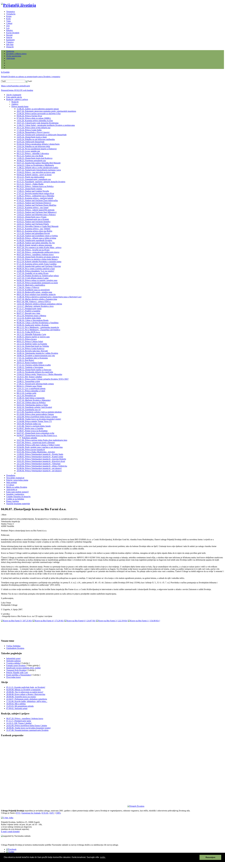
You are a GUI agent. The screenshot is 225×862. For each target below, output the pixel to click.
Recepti (9, 35)
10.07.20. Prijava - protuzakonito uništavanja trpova (38, 252)
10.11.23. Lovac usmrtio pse (28, 151)
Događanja (10, 475)
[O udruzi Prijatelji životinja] (135, 806)
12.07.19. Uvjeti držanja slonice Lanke (33, 278)
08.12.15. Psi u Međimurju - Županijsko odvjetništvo (38, 330)
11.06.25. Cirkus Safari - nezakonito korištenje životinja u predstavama (46, 125)
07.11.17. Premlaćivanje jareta (29, 308)
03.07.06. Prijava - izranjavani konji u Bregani (36, 442)
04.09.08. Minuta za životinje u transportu (23, 690)
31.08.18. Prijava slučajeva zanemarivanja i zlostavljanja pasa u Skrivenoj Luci (49, 297)
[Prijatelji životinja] (18, 5)
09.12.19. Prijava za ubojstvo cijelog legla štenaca (37, 259)
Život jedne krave (13, 677)
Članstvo (10, 42)
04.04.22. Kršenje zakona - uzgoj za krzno (34, 174)
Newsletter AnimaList (15, 478)
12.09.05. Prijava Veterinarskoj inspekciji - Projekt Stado (40, 454)
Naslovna (10, 51)
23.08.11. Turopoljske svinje (28, 381)
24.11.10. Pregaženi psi (26, 395)
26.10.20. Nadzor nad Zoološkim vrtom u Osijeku (37, 236)
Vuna (8, 21)
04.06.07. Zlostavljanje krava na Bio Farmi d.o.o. (37, 435)
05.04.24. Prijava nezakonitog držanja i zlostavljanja (38, 144)
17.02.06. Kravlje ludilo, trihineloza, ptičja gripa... (26, 701)
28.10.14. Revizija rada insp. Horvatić (32, 351)
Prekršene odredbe (29, 438)
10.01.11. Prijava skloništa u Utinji (31, 391)
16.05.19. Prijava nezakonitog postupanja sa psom (37, 283)
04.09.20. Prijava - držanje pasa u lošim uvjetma (36, 238)
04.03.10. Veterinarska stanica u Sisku (32, 405)
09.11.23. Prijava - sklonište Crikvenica (33, 153)
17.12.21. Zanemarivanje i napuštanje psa (34, 179)
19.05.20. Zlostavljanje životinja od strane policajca (38, 257)
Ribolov (9, 30)
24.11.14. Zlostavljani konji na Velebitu (33, 346)
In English (5, 72)
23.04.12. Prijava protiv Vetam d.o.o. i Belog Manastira (39, 374)
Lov (8, 28)
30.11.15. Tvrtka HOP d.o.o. (28, 332)
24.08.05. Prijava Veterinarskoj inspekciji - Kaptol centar (40, 456)
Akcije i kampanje (13, 95)
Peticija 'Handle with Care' (17, 672)
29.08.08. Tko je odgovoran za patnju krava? (24, 692)
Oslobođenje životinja (15, 648)
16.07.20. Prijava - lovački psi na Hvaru (33, 250)
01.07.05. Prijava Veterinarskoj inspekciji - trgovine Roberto (41, 459)
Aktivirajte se (11, 489)
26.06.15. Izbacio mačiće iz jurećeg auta (33, 337)
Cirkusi (9, 23)
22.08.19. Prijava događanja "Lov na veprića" (35, 271)
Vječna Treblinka (13, 646)
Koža (8, 18)
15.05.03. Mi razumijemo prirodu (20, 706)
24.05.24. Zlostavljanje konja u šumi (32, 137)
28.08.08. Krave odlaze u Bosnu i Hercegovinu (25, 694)
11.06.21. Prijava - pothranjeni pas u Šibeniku (35, 196)
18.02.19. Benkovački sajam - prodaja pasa (34, 292)
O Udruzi (10, 485)
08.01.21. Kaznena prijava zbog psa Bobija (34, 231)
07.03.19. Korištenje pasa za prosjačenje (33, 290)
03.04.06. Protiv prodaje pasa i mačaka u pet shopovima (40, 447)
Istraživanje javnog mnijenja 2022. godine (23, 668)
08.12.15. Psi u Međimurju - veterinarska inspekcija (38, 327)
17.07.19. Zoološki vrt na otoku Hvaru (32, 273)
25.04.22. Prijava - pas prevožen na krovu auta (36, 172)
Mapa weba (6, 86)
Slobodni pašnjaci (13, 661)
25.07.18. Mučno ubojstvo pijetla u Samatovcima (37, 299)
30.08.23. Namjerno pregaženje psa (31, 160)
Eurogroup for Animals (30, 813)
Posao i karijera (12, 501)
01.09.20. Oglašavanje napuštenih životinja (34, 240)
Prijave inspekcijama (19, 106)
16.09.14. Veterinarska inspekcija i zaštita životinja (37, 353)
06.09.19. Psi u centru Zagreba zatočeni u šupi (36, 268)
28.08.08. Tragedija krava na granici (21, 697)
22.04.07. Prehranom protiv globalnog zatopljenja (26, 699)
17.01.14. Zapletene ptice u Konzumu (32, 358)
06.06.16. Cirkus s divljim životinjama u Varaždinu (37, 323)
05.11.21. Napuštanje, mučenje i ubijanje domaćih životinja (41, 182)
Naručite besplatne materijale (18, 503)
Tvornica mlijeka (13, 663)
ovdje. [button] (103, 857)
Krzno (8, 16)
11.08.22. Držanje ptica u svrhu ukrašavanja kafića (37, 167)
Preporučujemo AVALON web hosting (17, 90)
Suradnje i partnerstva (15, 494)
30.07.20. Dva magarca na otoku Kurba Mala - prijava (39, 247)
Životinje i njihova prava (16, 53)
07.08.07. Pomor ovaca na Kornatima (32, 431)
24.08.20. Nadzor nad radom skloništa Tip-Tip (36, 243)
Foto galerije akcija (14, 97)
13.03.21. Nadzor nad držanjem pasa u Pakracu (36, 214)
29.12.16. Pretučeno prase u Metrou (31, 315)
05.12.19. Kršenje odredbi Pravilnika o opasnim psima (39, 261)
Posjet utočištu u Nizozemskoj (18, 675)
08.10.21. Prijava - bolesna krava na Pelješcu (35, 186)
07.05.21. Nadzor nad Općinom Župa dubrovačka (37, 200)
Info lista (9, 44)
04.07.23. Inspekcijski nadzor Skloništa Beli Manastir (39, 163)
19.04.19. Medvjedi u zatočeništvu (31, 285)
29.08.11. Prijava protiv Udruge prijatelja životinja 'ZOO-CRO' (43, 379)
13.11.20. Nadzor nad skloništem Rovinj (33, 233)
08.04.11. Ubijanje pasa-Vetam (29, 386)
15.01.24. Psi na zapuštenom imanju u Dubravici (37, 149)
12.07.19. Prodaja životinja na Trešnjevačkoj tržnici (38, 276)
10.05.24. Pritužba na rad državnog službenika (36, 139)
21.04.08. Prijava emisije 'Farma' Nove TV (34, 421)
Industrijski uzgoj (13, 658)
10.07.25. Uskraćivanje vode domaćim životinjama (37, 123)
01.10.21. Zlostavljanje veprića (29, 189)
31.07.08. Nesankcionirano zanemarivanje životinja (27, 730)
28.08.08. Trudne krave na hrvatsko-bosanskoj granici (39, 419)
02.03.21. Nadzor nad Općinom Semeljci (33, 221)
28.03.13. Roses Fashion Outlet (30, 362)
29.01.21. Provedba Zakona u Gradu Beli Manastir (37, 226)
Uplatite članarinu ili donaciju (18, 496)
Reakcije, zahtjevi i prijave (17, 99)
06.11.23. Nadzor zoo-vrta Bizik (30, 156)
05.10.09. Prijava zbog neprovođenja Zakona (35, 414)
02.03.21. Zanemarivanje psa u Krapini (33, 219)
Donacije (10, 47)
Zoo (8, 26)
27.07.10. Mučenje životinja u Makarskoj (34, 400)
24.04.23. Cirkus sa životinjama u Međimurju (35, 165)
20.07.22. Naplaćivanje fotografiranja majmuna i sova (39, 170)
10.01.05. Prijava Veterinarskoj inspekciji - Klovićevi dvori (41, 461)
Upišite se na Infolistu (15, 499)
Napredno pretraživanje (20, 86)
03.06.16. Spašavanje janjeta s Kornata (33, 325)
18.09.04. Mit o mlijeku (16, 704)
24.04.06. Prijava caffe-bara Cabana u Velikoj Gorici (38, 445)
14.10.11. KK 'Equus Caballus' (29, 377)
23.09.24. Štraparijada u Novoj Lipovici (33, 132)
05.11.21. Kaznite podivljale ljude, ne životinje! (25, 687)
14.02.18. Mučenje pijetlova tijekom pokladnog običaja (39, 304)
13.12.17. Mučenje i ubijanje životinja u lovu (35, 306)
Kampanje (10, 40)
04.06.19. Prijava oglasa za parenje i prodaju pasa (37, 280)
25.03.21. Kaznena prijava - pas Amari (32, 207)
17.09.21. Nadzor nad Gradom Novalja (33, 191)
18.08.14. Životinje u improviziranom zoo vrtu (36, 355)
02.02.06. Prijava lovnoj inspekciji (31, 449)
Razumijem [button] (210, 857)
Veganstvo (10, 11)
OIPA (58, 813)
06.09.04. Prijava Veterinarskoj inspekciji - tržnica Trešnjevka (42, 466)
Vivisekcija (10, 14)
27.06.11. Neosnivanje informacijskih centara (35, 384)
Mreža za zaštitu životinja (16, 487)
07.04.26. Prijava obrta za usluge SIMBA (34, 118)
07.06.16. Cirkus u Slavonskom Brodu (32, 320)
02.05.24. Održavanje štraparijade (30, 142)
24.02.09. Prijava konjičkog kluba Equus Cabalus (37, 417)
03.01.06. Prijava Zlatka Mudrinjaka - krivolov (36, 452)
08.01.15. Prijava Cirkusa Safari (30, 341)
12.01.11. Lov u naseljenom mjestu (31, 388)
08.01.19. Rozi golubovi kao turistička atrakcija (36, 294)
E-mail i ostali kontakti (10, 831)
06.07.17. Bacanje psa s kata (28, 313)
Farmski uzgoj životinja (16, 665)
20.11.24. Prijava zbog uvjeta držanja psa (33, 127)
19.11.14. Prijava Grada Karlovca (30, 348)
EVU (18, 813)
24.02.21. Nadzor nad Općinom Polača (33, 224)
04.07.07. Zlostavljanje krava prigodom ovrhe (35, 433)
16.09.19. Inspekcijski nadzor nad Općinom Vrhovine (39, 266)
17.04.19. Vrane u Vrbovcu (28, 287)
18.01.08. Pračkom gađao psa (29, 424)
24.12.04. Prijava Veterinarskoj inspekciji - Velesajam (38, 464)
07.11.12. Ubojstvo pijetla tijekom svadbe (34, 365)
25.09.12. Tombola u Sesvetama (30, 367)
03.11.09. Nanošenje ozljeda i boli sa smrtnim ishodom (39, 412)
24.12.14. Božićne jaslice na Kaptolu (32, 344)
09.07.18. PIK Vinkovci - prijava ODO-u (34, 301)
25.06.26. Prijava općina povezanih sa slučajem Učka (39, 113)
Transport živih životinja (16, 670)
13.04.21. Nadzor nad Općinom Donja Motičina (36, 205)
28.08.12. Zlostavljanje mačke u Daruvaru (34, 370)
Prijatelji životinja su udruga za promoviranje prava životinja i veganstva (30, 76)
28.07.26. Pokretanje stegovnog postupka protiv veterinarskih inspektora (46, 111)
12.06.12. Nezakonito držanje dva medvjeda (35, 372)
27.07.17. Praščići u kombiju (28, 311)
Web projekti (11, 482)
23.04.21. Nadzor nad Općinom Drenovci (34, 203)
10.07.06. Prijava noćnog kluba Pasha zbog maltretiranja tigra (42, 440)
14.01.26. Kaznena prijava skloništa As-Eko (35, 120)
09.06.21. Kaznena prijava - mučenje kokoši (35, 198)
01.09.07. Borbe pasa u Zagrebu (30, 428)
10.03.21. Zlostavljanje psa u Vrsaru (31, 217)
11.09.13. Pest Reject (25, 360)
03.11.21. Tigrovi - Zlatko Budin (30, 184)
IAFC (51, 813)
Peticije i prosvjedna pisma (17, 480)
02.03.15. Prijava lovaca (27, 339)
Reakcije (15, 102)
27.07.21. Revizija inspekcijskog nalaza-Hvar (35, 193)
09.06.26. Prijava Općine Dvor (29, 116)
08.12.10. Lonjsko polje (26, 393)
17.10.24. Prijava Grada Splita (29, 130)
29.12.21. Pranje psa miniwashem (30, 177)
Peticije (9, 37)
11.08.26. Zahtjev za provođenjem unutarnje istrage (38, 109)
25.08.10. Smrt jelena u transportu (31, 398)
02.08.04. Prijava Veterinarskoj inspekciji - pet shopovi (39, 468)
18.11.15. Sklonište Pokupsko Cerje (31, 334)
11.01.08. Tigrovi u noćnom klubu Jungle (34, 426)
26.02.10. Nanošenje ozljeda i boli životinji (34, 407)
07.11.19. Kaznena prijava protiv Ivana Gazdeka (37, 264)
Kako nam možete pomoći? (17, 492)
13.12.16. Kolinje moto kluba (29, 318)
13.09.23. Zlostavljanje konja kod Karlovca (34, 158)
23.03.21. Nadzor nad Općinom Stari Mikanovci (37, 212)
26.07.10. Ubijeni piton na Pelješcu (31, 402)
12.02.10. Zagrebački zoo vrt (28, 409)
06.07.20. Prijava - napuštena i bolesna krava (35, 254)
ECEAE (45, 813)
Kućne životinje (12, 33)
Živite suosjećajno (13, 56)
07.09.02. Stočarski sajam (16, 708)
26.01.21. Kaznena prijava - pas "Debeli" (34, 229)
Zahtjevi (14, 104)
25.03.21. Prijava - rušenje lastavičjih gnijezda (35, 210)
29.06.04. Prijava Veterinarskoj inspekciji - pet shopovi (39, 471)
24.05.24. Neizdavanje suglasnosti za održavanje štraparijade (42, 135)
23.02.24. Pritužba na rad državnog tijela (33, 146)
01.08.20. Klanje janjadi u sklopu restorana (34, 245)
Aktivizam (10, 58)
